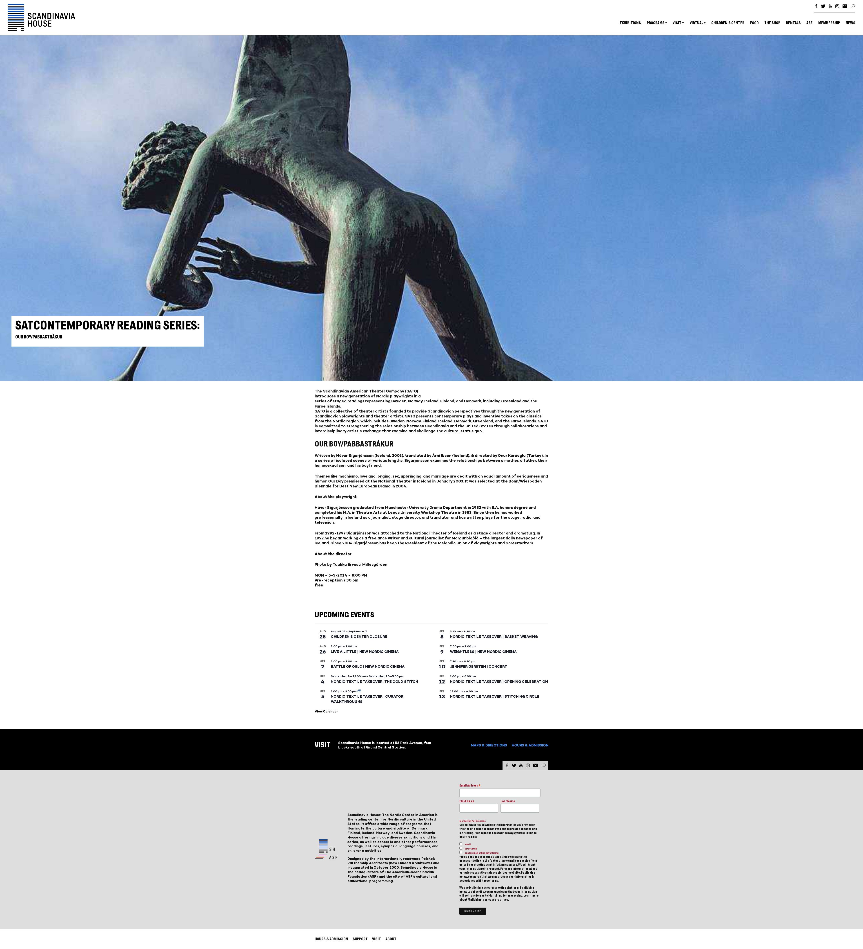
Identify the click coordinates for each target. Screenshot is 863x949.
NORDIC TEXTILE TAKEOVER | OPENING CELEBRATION (499, 681)
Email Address (470, 786)
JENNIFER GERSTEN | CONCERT (478, 666)
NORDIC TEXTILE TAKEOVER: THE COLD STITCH (374, 681)
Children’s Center (727, 23)
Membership (829, 23)
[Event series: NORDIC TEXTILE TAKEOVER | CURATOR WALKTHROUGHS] (359, 691)
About (390, 939)
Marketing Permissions (472, 821)
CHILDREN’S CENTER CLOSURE (359, 636)
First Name (466, 801)
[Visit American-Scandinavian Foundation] (326, 857)
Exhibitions (630, 23)
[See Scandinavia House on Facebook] (816, 7)
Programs (656, 23)
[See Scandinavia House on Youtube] (830, 7)
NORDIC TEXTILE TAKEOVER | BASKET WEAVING (494, 636)
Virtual (696, 23)
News (850, 23)
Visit (677, 23)
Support (360, 939)
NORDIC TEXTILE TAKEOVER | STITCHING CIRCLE (494, 696)
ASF (809, 23)
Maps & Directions (489, 745)
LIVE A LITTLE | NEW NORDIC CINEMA (365, 651)
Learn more (530, 895)
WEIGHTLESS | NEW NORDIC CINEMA (483, 651)
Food (754, 23)
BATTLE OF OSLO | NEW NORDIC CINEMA (368, 666)
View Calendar (326, 711)
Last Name (507, 801)
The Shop (772, 23)
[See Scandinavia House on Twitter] (823, 7)
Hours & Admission (530, 745)
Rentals (793, 23)
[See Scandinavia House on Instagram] (837, 7)
